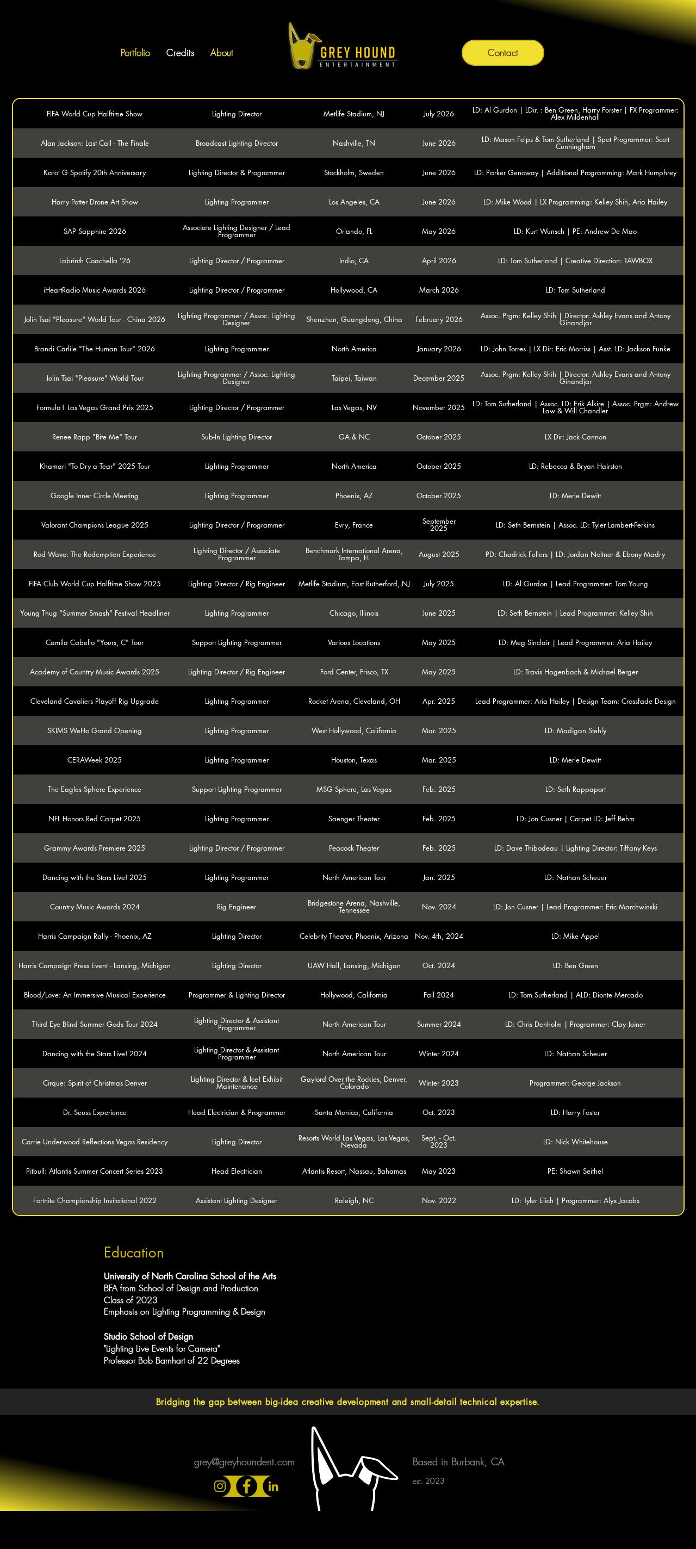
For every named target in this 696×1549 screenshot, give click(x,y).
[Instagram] (220, 1486)
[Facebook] (246, 1486)
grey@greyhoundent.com (244, 1461)
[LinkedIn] (273, 1486)
